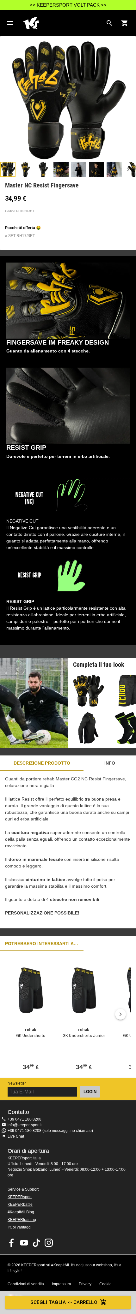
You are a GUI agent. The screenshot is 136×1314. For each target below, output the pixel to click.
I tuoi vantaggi (20, 1227)
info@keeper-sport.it (25, 1125)
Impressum (61, 1284)
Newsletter (17, 1083)
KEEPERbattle (20, 1204)
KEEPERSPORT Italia (63, 23)
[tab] (7, 169)
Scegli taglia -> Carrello (64, 1302)
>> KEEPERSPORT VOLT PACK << (68, 5)
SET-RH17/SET (21, 236)
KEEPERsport (20, 1197)
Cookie (105, 1284)
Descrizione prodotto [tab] (42, 763)
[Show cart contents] (124, 23)
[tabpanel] (68, 849)
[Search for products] (109, 23)
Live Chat (16, 1136)
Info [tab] (109, 763)
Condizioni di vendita (26, 1284)
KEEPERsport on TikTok (36, 1243)
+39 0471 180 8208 (24, 1119)
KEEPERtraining (22, 1219)
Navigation (10, 23)
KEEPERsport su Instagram (49, 1243)
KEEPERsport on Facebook (12, 1243)
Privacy (85, 1284)
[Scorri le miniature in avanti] (128, 169)
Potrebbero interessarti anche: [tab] (41, 943)
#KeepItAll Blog (21, 1212)
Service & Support (23, 1189)
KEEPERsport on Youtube (24, 1243)
